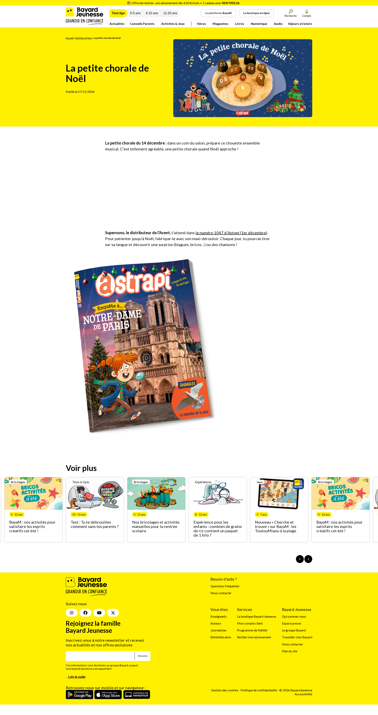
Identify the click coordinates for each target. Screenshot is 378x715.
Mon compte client (250, 623)
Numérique (259, 23)
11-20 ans (170, 13)
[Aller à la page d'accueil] (84, 24)
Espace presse (291, 623)
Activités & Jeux (173, 23)
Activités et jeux (83, 37)
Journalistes (218, 630)
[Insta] (72, 613)
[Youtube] (99, 613)
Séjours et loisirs (300, 23)
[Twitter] (113, 613)
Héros (201, 23)
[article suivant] (308, 559)
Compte (306, 15)
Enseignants (218, 616)
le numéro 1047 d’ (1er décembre (230, 232)
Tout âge (118, 13)
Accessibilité (303, 694)
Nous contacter (221, 593)
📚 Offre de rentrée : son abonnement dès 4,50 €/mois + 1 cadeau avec (183, 3)
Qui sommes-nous (294, 616)
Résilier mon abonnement (254, 637)
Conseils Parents (142, 23)
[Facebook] (85, 613)
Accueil (70, 37)
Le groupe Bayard (294, 630)
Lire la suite (76, 677)
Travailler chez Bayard (297, 637)
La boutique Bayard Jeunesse (256, 616)
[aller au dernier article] (300, 559)
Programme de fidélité (252, 630)
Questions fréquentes (224, 586)
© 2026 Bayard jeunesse (295, 690)
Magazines (220, 23)
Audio (278, 23)
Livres (239, 23)
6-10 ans (152, 13)
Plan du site (289, 651)
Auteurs (215, 623)
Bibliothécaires (220, 637)
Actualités (116, 23)
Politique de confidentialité (259, 690)
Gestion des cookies (224, 690)
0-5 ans (135, 13)
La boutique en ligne (257, 13)
